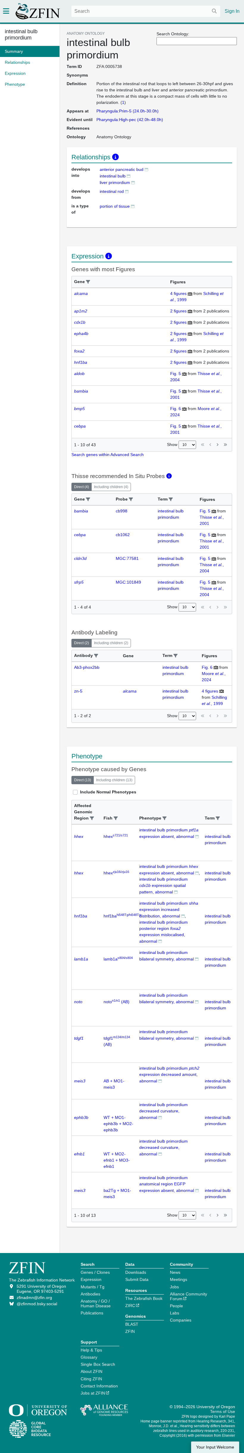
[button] (88, 282)
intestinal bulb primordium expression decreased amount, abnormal (169, 1074)
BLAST (131, 1324)
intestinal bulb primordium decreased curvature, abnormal (163, 1111)
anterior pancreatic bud (121, 169)
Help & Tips (91, 1350)
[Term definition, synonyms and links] (146, 169)
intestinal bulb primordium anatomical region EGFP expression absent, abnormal (166, 1184)
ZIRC (130, 1305)
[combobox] (145, 11)
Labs (174, 1313)
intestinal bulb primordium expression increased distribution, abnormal (168, 909)
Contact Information (99, 1386)
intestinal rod (112, 191)
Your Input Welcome (215, 1447)
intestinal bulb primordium (21, 34)
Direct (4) (81, 487)
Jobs (174, 1286)
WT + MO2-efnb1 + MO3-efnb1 (117, 1160)
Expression (91, 1279)
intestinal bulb (113, 176)
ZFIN (130, 1331)
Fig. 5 (175, 373)
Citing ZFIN (91, 1378)
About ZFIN (91, 1371)
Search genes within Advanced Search (107, 454)
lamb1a (118, 959)
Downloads (135, 1272)
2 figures (178, 311)
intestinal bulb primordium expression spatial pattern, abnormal (163, 885)
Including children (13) (114, 780)
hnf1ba (122, 916)
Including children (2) (111, 643)
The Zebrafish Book (143, 1298)
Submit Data (136, 1279)
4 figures (178, 293)
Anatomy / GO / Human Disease (96, 1303)
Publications (92, 1313)
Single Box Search (98, 1364)
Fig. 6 (175, 408)
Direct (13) (82, 780)
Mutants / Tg (92, 1286)
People (176, 1305)
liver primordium (115, 182)
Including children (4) (111, 487)
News (175, 1272)
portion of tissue (115, 206)
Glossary (89, 1357)
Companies (180, 1320)
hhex (116, 836)
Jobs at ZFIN (93, 1393)
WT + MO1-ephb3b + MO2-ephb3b (118, 1123)
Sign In (232, 11)
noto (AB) (116, 1001)
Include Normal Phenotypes (108, 792)
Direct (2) (81, 643)
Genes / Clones (95, 1272)
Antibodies (90, 1294)
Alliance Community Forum (188, 1296)
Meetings (178, 1279)
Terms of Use (222, 1411)
